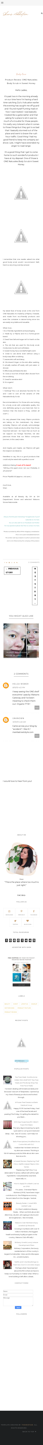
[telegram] (9, 562)
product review (11, 1012)
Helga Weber (20, 684)
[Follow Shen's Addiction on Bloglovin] (21, 1062)
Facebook (28, 523)
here (37, 520)
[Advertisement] (21, 48)
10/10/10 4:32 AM (19, 722)
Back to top (29, 1431)
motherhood (9, 1008)
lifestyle (24, 1004)
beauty (7, 1004)
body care (21, 74)
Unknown (18, 718)
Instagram (9, 915)
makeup (34, 1004)
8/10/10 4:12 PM (18, 687)
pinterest (21, 915)
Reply (37, 707)
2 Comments (33, 562)
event (15, 1004)
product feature (24, 1008)
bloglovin (27, 924)
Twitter (37, 523)
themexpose (27, 1425)
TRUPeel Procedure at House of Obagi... (18, 654)
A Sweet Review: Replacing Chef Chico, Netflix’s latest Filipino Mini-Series (26, 1164)
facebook (33, 915)
